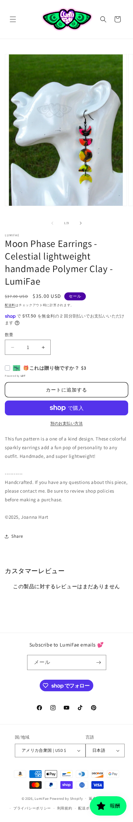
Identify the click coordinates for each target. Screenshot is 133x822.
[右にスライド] (81, 223)
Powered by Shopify (66, 798)
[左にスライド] (52, 223)
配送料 (10, 305)
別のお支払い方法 (66, 423)
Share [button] (17, 536)
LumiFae (42, 798)
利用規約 (64, 808)
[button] (13, 19)
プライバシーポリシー (32, 808)
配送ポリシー (89, 808)
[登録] (99, 662)
